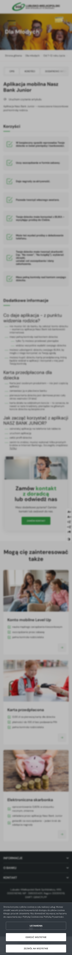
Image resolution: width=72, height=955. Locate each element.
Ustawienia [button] (36, 925)
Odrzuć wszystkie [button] (36, 937)
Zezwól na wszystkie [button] (36, 948)
